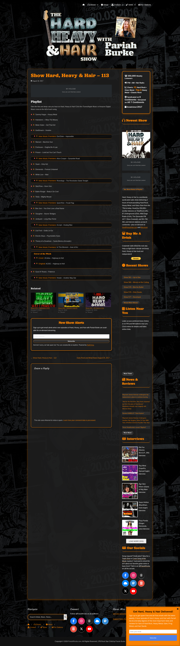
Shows (93, 5)
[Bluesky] (125, 583)
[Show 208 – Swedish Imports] (71, 300)
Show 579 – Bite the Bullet (133, 287)
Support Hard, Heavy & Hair (123, 619)
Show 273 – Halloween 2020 (40, 308)
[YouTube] (133, 591)
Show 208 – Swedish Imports (67, 308)
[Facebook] (125, 575)
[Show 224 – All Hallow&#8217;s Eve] (98, 300)
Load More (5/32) (136, 541)
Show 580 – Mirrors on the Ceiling (136, 282)
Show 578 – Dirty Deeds (133, 292)
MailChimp (90, 345)
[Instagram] (133, 575)
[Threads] (141, 575)
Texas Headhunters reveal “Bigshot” (134, 427)
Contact (117, 5)
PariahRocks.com (74, 641)
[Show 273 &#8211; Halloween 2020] (43, 300)
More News (128, 433)
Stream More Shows (131, 303)
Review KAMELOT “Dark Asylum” (133, 413)
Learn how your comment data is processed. (79, 420)
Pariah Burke (120, 641)
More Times (128, 373)
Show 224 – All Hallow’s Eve (95, 308)
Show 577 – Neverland (132, 297)
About (105, 5)
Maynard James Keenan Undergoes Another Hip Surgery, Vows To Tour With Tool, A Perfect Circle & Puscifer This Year (136, 420)
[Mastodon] (133, 583)
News (130, 5)
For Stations (145, 5)
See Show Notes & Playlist (133, 189)
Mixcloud (144, 227)
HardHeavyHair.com (129, 227)
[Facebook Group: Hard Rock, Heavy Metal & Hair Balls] (141, 583)
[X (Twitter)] (125, 591)
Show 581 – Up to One (132, 277)
